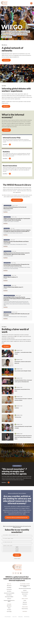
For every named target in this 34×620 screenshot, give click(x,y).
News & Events (25, 598)
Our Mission (9, 587)
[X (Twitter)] (13, 573)
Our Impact (6, 346)
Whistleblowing (26, 616)
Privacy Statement (8, 616)
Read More (4, 482)
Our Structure (6, 60)
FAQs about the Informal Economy (25, 588)
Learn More (6, 130)
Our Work (9, 604)
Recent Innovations (25, 592)
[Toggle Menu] (31, 3)
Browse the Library (17, 200)
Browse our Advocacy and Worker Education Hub (17, 517)
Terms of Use (14, 616)
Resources (25, 611)
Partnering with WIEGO (9, 596)
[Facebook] (16, 573)
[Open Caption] (32, 81)
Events (25, 600)
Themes (9, 607)
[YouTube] (21, 573)
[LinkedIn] (18, 573)
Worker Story (19, 350)
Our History (9, 591)
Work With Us (9, 594)
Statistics (25, 590)
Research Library (25, 608)
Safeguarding (20, 616)
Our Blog (24, 595)
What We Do (6, 106)
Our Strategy (9, 611)
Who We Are (9, 585)
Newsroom (25, 602)
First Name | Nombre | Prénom (8, 538)
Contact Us (9, 598)
